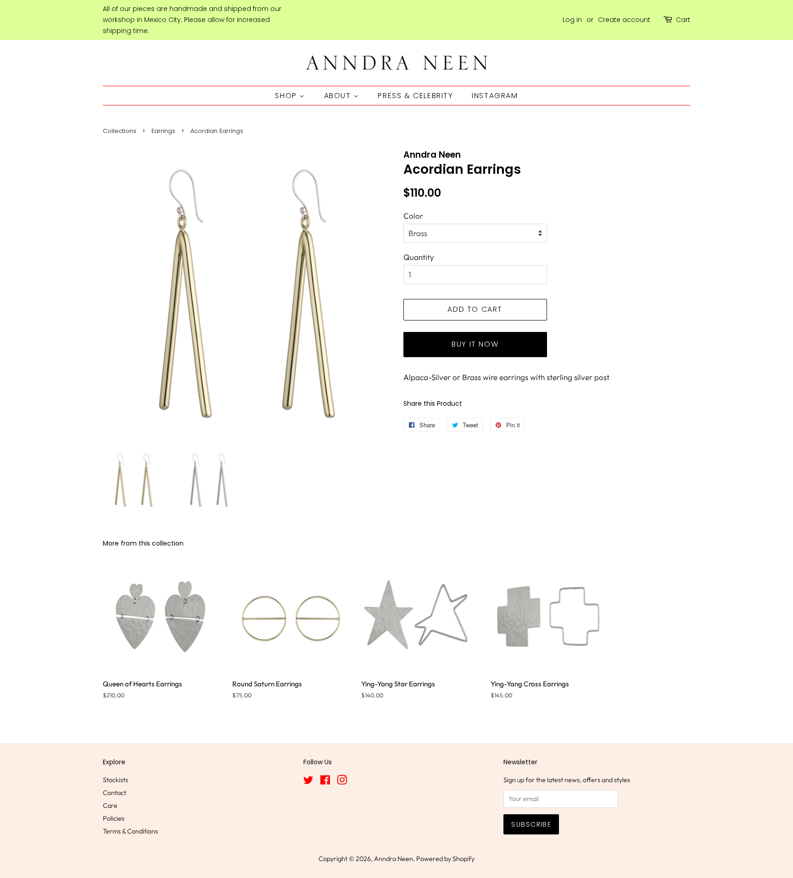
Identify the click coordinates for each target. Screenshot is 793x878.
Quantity (418, 257)
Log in (572, 19)
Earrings (163, 131)
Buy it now (475, 344)
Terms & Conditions (130, 831)
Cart (683, 19)
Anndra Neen (393, 859)
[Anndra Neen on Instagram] (342, 782)
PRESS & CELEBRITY (415, 95)
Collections (119, 131)
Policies (113, 818)
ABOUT (339, 95)
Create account (624, 19)
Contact (114, 793)
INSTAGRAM (495, 95)
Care (110, 805)
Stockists (115, 780)
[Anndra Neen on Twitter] (308, 782)
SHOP (287, 95)
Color (413, 216)
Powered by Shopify (445, 859)
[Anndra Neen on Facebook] (325, 782)
